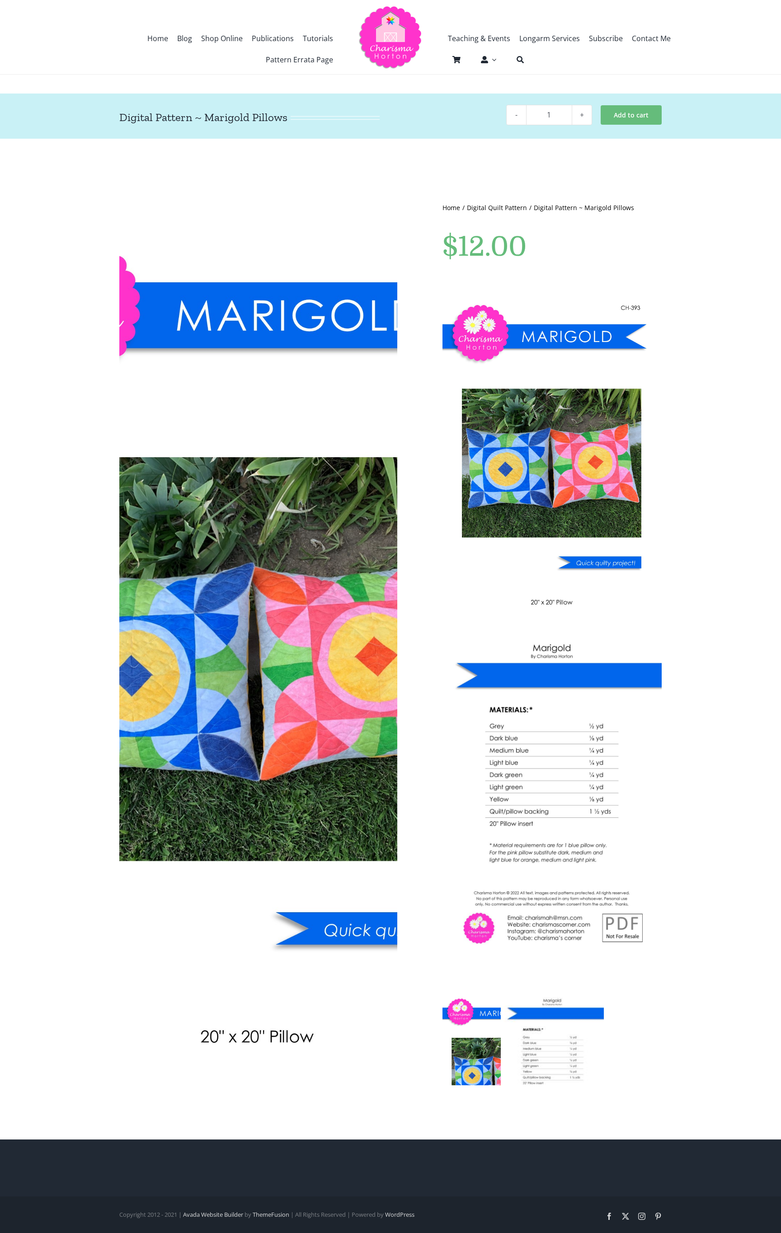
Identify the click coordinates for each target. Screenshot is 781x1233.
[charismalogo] (390, 9)
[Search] (516, 59)
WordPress (399, 1214)
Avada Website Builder (213, 1214)
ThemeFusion (271, 1214)
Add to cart (631, 115)
